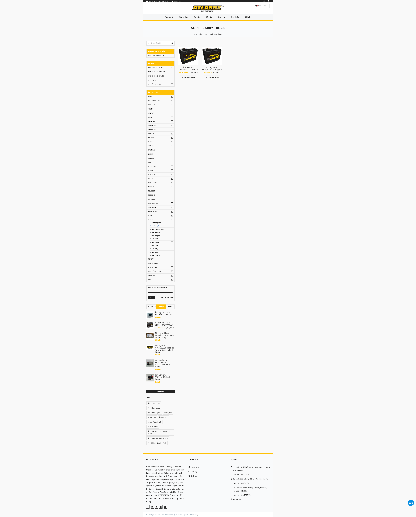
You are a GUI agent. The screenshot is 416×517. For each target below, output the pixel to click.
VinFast (151, 113)
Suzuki (151, 220)
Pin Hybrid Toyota (154, 413)
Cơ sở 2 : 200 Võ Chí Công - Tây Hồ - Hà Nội (251, 479)
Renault (151, 199)
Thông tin (193, 460)
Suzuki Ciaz (154, 252)
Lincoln (151, 174)
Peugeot (151, 191)
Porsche (151, 195)
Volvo (150, 146)
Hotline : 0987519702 (241, 474)
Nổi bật (161, 307)
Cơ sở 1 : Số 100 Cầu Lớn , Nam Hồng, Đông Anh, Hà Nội (251, 469)
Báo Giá (209, 17)
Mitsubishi (152, 182)
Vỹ (197, 514)
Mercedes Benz (154, 100)
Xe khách (151, 275)
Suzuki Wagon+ (155, 235)
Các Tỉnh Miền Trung (156, 72)
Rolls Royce (153, 203)
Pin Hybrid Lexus (154, 408)
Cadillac (151, 121)
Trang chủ (169, 17)
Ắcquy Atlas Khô (153, 403)
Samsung (152, 207)
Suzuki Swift (154, 245)
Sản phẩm (183, 17)
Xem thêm (160, 391)
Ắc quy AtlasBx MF (154, 422)
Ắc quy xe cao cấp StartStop (158, 438)
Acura (150, 109)
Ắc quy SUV (163, 417)
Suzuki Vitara (154, 242)
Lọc (151, 297)
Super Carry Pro (155, 222)
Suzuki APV (154, 239)
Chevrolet (152, 125)
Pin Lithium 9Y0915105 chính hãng (163, 377)
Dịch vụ (221, 17)
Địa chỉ (234, 460)
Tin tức (197, 17)
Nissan (151, 187)
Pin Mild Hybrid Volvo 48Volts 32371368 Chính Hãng (162, 363)
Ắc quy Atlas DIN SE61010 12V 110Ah (164, 323)
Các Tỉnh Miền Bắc (155, 68)
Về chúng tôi (152, 460)
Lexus (150, 170)
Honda (151, 137)
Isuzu (150, 154)
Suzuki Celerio (155, 255)
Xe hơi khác (153, 267)
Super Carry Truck (208, 28)
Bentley (151, 105)
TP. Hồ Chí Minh (154, 84)
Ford (150, 141)
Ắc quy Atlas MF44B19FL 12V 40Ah (188, 68)
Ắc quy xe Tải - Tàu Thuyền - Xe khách (159, 432)
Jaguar (151, 158)
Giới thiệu (235, 17)
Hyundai (151, 150)
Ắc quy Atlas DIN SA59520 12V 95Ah (163, 313)
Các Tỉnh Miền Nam (156, 76)
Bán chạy (152, 307)
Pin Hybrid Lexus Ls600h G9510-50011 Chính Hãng (164, 335)
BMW (150, 117)
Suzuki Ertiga (154, 249)
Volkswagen (153, 263)
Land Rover (153, 166)
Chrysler (152, 129)
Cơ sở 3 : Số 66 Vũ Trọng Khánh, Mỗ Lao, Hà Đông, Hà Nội (250, 489)
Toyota (151, 259)
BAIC (150, 279)
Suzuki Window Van (157, 229)
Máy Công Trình (154, 271)
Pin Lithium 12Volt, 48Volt (157, 443)
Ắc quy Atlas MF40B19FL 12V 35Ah (212, 68)
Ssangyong (153, 211)
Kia (149, 162)
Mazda (151, 178)
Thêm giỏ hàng (189, 77)
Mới (169, 307)
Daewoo (151, 133)
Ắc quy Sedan (153, 427)
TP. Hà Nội (152, 80)
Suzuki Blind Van (156, 232)
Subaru (151, 215)
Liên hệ (248, 17)
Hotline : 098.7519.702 (242, 495)
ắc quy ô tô (152, 417)
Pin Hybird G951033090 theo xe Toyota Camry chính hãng (164, 348)
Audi (150, 96)
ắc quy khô (168, 413)
